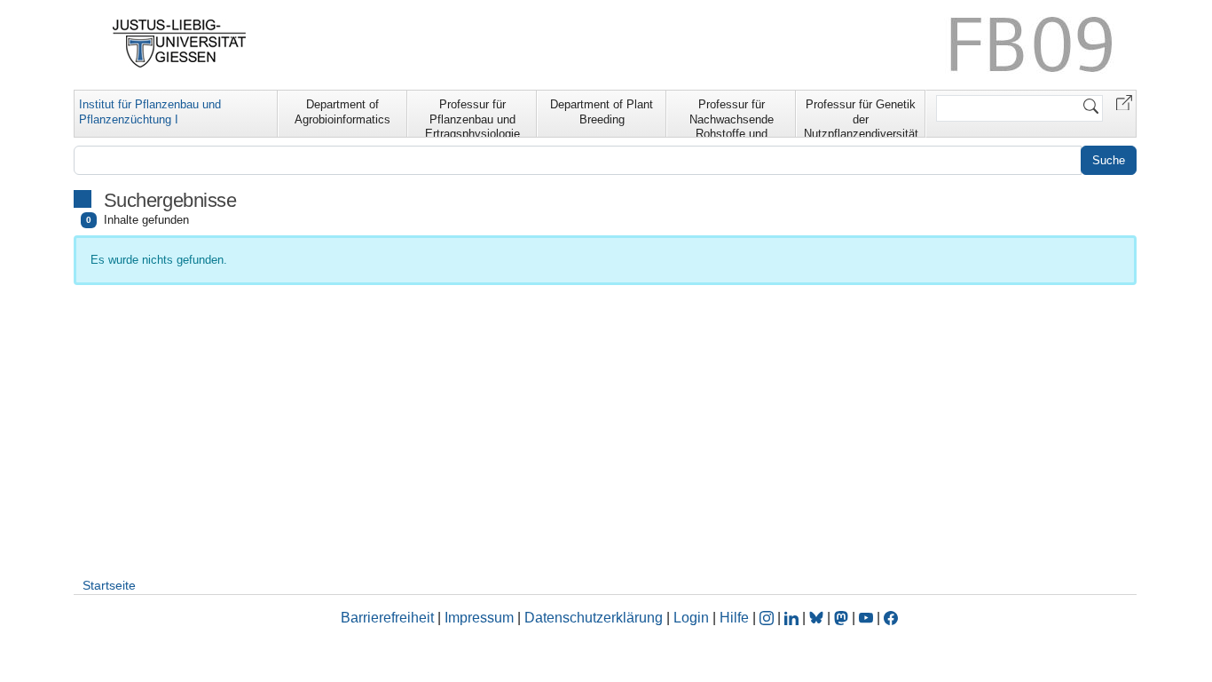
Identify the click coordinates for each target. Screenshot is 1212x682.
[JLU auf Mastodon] (843, 617)
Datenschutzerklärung (593, 617)
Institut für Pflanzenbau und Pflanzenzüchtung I (150, 112)
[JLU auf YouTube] (866, 617)
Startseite (109, 585)
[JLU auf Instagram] (768, 617)
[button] (1124, 101)
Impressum (479, 617)
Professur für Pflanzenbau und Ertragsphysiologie (472, 117)
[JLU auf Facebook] (891, 617)
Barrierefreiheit (387, 617)
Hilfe (734, 617)
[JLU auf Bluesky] (818, 617)
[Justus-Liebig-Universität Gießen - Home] (179, 43)
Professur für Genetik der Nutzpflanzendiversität (861, 117)
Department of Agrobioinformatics (342, 112)
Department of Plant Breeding (601, 112)
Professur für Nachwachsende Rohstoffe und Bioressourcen (731, 117)
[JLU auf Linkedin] (793, 617)
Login (692, 617)
